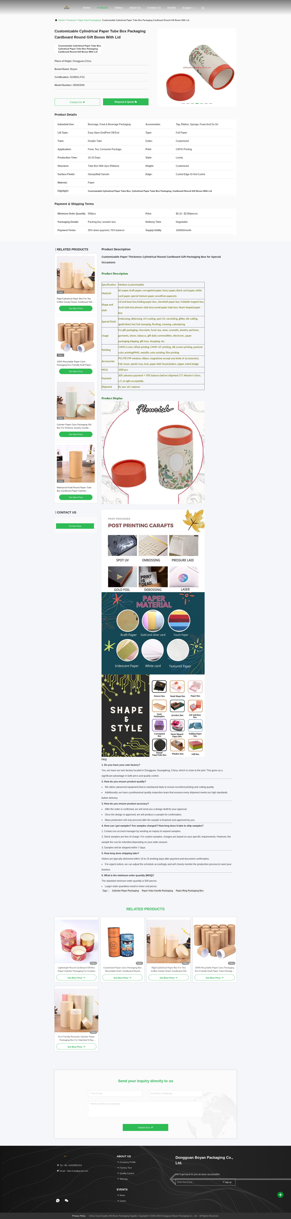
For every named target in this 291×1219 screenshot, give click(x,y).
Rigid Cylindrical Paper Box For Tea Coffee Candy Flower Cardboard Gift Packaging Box (74, 301)
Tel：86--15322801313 (70, 1165)
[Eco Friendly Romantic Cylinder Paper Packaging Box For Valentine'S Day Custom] (76, 1010)
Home (86, 7)
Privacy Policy (78, 1216)
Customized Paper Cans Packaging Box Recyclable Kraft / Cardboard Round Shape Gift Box (122, 969)
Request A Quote (125, 102)
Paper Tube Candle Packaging (157, 890)
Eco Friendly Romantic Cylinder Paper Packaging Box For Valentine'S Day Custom (76, 1038)
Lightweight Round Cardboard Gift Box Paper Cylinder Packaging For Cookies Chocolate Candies (76, 969)
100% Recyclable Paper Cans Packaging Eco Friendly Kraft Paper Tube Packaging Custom (74, 364)
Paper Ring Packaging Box (190, 890)
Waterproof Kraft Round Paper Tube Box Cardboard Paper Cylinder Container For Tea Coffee (74, 490)
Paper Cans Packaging (89, 20)
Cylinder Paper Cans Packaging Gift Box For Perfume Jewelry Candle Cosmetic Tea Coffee (74, 427)
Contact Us (154, 7)
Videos (118, 7)
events (171, 7)
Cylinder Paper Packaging (125, 890)
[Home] (66, 7)
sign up (228, 1182)
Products (102, 7)
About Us (135, 7)
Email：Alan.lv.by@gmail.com (73, 1171)
